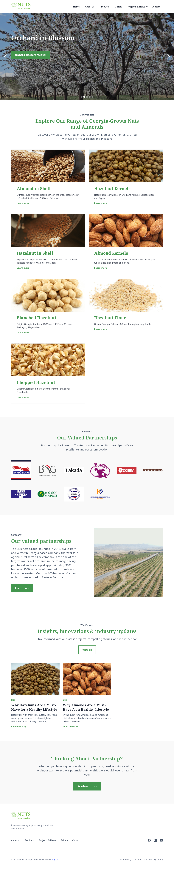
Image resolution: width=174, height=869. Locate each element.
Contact (156, 6)
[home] (21, 6)
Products (104, 6)
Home (76, 6)
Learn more (22, 588)
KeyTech (56, 859)
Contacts (77, 840)
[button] (137, 7)
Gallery (118, 6)
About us (89, 6)
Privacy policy (156, 859)
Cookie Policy (124, 859)
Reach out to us (87, 786)
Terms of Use (140, 859)
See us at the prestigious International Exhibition (45, 79)
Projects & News (47, 840)
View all (87, 649)
